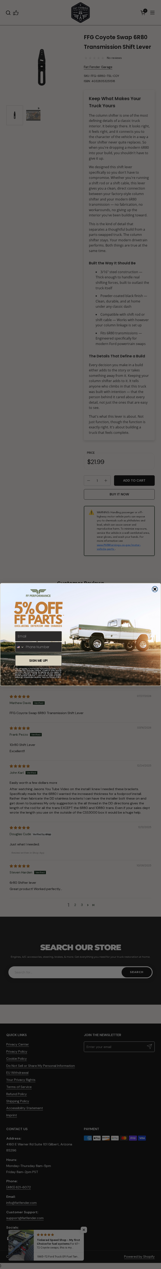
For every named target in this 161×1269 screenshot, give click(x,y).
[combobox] (19, 647)
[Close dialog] (155, 589)
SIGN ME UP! (38, 660)
